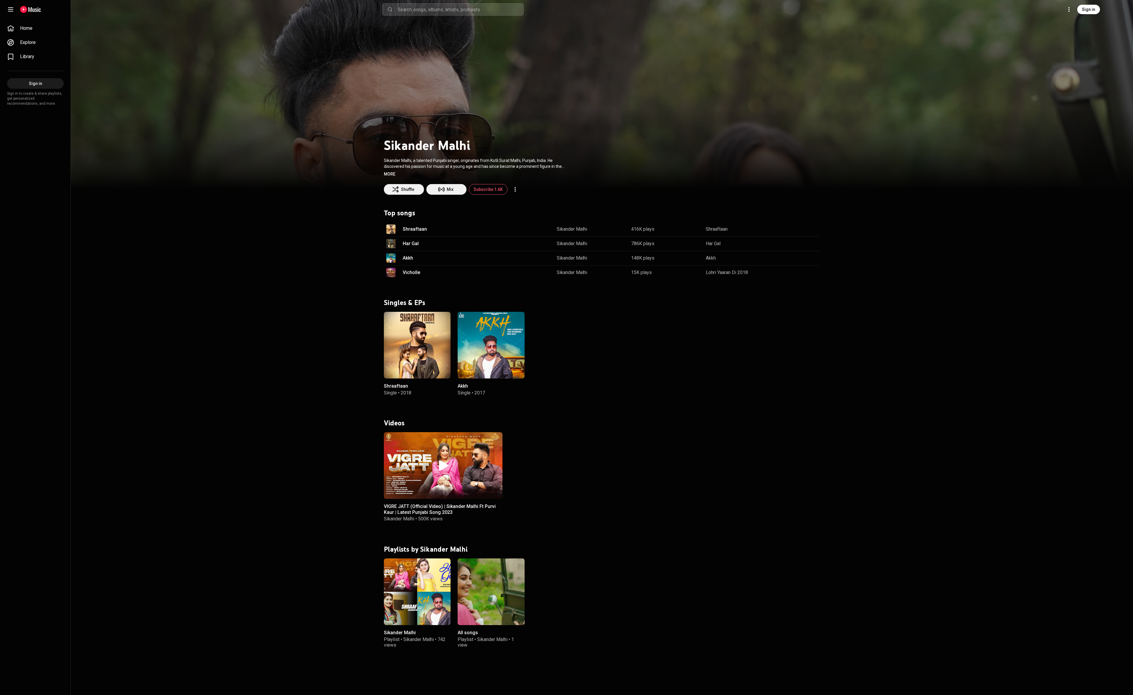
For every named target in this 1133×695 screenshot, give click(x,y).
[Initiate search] (390, 9)
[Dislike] (797, 229)
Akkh (408, 258)
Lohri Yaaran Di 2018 (727, 272)
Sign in (1088, 9)
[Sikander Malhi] (417, 591)
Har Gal (411, 243)
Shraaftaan (415, 229)
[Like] (785, 229)
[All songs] (491, 591)
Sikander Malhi (572, 229)
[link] (35, 28)
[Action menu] (515, 189)
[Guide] (10, 9)
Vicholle (411, 272)
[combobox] (460, 9)
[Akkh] (491, 345)
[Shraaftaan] (417, 345)
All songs (468, 632)
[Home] (30, 9)
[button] (389, 174)
